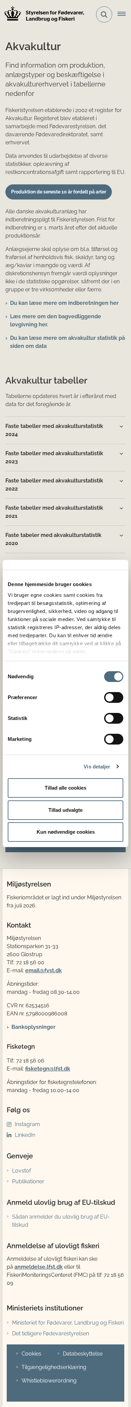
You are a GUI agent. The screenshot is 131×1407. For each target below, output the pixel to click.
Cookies (31, 1353)
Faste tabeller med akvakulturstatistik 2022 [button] (54, 484)
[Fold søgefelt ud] (104, 14)
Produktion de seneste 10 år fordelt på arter (58, 191)
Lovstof (21, 1170)
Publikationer (28, 1181)
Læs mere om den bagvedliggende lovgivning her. (55, 320)
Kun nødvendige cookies (66, 832)
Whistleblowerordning (49, 1380)
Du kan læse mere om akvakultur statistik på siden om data (67, 342)
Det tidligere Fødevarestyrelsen (50, 1333)
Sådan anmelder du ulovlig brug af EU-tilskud (61, 1221)
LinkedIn (25, 1135)
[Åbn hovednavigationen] (124, 14)
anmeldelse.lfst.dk (38, 1267)
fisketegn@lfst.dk (47, 1069)
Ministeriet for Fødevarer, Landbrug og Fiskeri (68, 1323)
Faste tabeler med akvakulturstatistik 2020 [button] (53, 539)
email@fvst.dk (43, 970)
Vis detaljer (97, 766)
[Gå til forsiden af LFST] (42, 14)
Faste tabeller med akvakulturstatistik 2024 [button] (54, 430)
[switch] (113, 697)
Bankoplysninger (33, 1027)
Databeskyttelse (82, 1353)
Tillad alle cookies (65, 788)
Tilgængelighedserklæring (53, 1367)
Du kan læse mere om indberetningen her (64, 303)
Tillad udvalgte (65, 810)
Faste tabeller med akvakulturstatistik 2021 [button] (54, 512)
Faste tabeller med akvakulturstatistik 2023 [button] (54, 457)
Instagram (27, 1124)
